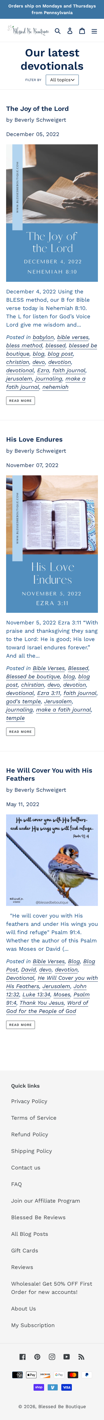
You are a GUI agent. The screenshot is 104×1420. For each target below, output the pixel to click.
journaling (48, 378)
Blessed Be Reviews (38, 1217)
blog (38, 353)
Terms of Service (34, 1117)
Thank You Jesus (41, 1002)
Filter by (33, 80)
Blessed (78, 668)
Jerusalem (58, 701)
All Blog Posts (29, 1234)
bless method (24, 345)
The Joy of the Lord (37, 109)
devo (38, 362)
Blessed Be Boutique (62, 1406)
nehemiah (55, 387)
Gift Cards (24, 1250)
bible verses (72, 337)
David (28, 969)
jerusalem (19, 378)
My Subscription (33, 1325)
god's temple (23, 701)
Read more (20, 401)
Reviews (22, 1267)
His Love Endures (34, 439)
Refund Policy (29, 1134)
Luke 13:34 (36, 994)
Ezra (43, 370)
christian (17, 362)
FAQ (16, 1184)
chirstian (32, 684)
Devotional (20, 978)
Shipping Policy (31, 1151)
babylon (43, 337)
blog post (60, 353)
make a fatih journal (63, 709)
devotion (59, 362)
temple (15, 718)
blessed (55, 345)
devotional (20, 370)
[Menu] (94, 30)
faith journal (68, 370)
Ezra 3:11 (48, 693)
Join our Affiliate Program (45, 1200)
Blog (74, 961)
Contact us (25, 1167)
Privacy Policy (29, 1101)
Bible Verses (49, 668)
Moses (62, 994)
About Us (23, 1308)
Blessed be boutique (33, 676)
